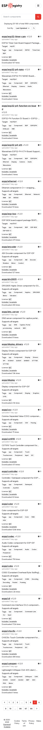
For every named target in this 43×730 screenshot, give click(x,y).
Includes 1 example (9, 60)
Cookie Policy (17, 722)
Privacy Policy (31, 722)
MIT (10, 57)
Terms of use (24, 723)
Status (38, 721)
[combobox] (18, 17)
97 (26, 709)
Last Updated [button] (21, 28)
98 (31, 709)
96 (20, 709)
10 (10, 709)
